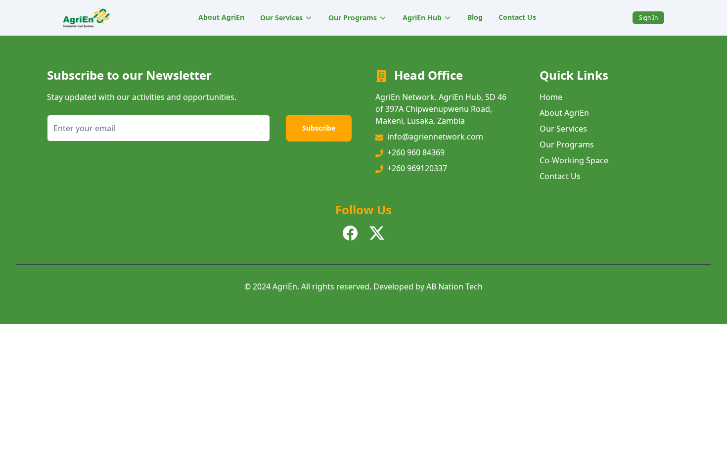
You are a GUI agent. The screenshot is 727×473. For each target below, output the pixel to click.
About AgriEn (221, 17)
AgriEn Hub (422, 17)
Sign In (648, 17)
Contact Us (517, 17)
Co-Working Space (574, 160)
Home (551, 97)
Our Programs (352, 17)
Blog (475, 17)
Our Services (281, 17)
